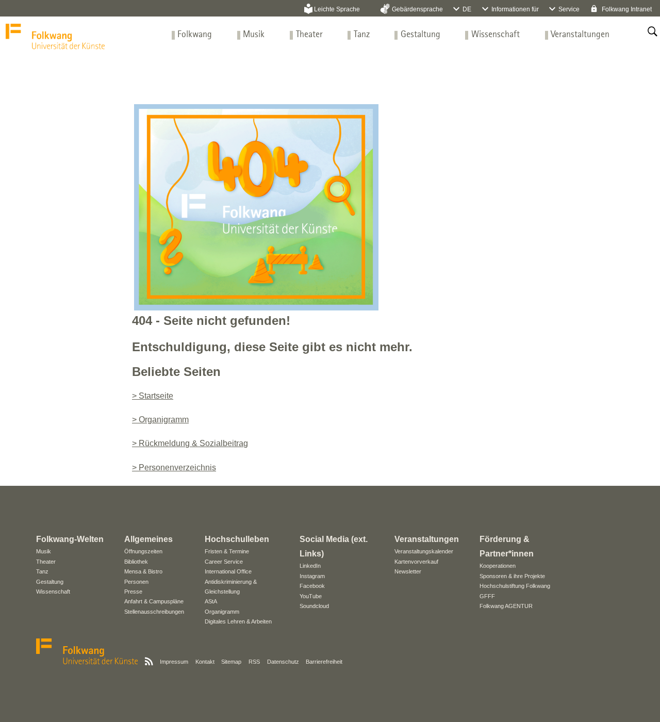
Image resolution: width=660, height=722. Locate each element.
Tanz (362, 34)
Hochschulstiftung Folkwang (515, 586)
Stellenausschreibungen (154, 612)
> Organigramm (160, 419)
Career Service (224, 562)
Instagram (312, 576)
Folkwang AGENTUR (506, 606)
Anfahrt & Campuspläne (154, 601)
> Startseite (152, 395)
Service (569, 9)
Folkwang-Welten (70, 539)
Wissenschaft (495, 34)
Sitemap (231, 662)
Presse (133, 591)
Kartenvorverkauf (416, 562)
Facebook (312, 586)
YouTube (311, 596)
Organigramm (222, 612)
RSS (254, 662)
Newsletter (407, 571)
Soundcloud (314, 606)
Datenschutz (283, 662)
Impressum (174, 662)
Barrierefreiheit (324, 662)
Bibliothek (136, 562)
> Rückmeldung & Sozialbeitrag (190, 443)
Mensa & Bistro (143, 571)
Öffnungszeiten (143, 551)
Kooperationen (498, 566)
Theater (309, 34)
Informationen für (515, 9)
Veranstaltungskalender (423, 551)
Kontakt (204, 662)
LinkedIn (310, 566)
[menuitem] (194, 34)
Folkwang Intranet (626, 9)
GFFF (487, 596)
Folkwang (194, 34)
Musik (254, 34)
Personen (136, 582)
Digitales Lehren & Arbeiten (238, 621)
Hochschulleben (237, 539)
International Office (228, 571)
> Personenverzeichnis (174, 467)
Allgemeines (148, 539)
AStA (211, 601)
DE (467, 9)
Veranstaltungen (580, 34)
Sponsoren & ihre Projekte (512, 576)
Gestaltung (420, 34)
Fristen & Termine (227, 551)
